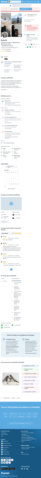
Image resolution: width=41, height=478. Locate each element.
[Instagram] (24, 469)
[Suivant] (14, 269)
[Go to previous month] (16, 170)
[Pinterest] (27, 469)
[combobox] (11, 167)
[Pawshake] (4, 2)
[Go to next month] (18, 170)
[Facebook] (22, 469)
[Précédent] (9, 269)
